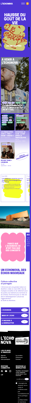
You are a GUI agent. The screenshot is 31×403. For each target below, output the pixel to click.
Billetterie (4, 357)
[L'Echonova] (7, 4)
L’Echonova (19, 357)
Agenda (3, 355)
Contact (18, 359)
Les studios (19, 355)
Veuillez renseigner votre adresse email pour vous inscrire (22, 373)
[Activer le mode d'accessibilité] (27, 3)
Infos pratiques (5, 359)
